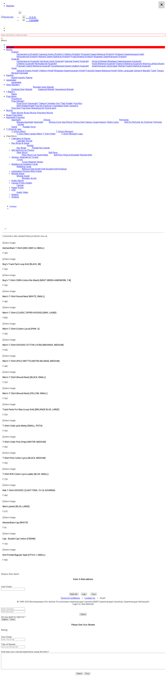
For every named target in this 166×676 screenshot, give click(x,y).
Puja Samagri (17, 101)
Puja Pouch (22, 103)
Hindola (15, 196)
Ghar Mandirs (13, 84)
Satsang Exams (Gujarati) (76, 61)
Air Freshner (147, 122)
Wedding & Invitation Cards (24, 164)
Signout (5, 619)
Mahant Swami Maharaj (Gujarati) (134, 65)
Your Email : (6, 636)
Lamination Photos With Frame (26, 171)
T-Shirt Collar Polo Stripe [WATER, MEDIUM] (24, 441)
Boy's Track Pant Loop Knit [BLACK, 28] (21, 264)
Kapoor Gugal (92, 122)
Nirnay (29, 140)
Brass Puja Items (14, 115)
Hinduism (119, 54)
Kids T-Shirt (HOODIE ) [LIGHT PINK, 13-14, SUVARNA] (28, 490)
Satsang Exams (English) (51, 54)
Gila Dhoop (67, 122)
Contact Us (90, 598)
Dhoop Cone (55, 122)
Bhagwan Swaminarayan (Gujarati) (124, 61)
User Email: (6, 586)
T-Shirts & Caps (13, 129)
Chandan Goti (53, 103)
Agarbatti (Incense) (15, 117)
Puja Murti (16, 98)
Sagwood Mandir (46, 89)
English (15, 51)
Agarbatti (16, 119)
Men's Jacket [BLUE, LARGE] (15, 506)
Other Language (125, 70)
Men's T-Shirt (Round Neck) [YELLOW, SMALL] (24, 393)
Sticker (40, 161)
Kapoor (103, 122)
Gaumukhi (33, 103)
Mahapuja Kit (37, 108)
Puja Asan (26, 108)
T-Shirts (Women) (64, 131)
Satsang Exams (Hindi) (27, 70)
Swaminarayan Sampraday (104, 65)
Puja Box (78, 103)
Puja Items (11, 96)
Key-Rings (21, 147)
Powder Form (29, 126)
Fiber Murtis (17, 112)
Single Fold (40, 168)
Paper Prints (17, 187)
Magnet (32, 161)
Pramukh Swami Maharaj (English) (97, 54)
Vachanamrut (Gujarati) (28, 61)
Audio (19, 192)
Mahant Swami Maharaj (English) (54, 56)
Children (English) (71, 54)
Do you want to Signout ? (13, 616)
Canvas (20, 185)
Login (84, 594)
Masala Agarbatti (25, 122)
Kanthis (10, 75)
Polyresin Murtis (45, 112)
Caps (80, 133)
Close (94, 594)
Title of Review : (8, 644)
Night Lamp (113, 122)
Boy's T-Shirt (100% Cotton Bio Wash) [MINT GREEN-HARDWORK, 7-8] (36, 280)
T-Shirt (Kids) (49, 133)
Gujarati (15, 58)
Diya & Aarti (50, 108)
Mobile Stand (17, 173)
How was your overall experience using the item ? (25, 651)
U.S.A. (31, 17)
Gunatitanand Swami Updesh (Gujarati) (70, 65)
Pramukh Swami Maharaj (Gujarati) (34, 65)
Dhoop (47, 119)
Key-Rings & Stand (20, 143)
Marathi (146, 70)
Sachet (21, 124)
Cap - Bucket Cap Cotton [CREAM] (18, 538)
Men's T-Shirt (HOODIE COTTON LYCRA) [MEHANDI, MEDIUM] (33, 344)
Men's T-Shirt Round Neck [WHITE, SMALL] (23, 296)
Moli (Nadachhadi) (25, 105)
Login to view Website (83, 604)
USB (13, 189)
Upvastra (73, 105)
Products (13, 206)
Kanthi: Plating (25, 77)
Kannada (23, 72)
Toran (20, 159)
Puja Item (16, 108)
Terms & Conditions (70, 598)
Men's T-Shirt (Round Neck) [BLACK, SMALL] (24, 377)
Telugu (160, 70)
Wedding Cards (24, 166)
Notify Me (73, 594)
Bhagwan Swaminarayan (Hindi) (69, 70)
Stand (14, 126)
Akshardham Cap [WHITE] (15, 522)
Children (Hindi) (46, 70)
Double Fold (51, 168)
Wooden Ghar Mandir (43, 87)
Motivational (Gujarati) (46, 63)
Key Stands (44, 147)
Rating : (4, 629)
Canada (32, 20)
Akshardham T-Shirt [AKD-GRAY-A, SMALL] (23, 248)
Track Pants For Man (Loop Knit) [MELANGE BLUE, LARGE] (30, 409)
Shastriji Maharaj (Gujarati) (129, 63)
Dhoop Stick (79, 122)
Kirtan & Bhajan (99, 61)
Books (9, 49)
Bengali (15, 72)
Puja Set (39, 105)
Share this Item (10, 574)
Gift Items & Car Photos (22, 150)
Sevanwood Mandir (64, 89)
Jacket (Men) (36, 133)
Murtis (9, 110)
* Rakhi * (10, 91)
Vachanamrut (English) (28, 54)
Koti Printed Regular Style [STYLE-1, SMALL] (23, 554)
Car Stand (38, 154)
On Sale (10, 47)
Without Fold (28, 168)
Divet (66, 105)
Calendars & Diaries (20, 138)
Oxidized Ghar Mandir (21, 89)
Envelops (62, 168)
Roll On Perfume (132, 122)
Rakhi (14, 94)
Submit (83, 614)
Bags (45, 154)
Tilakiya (42, 103)
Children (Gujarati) (25, 63)
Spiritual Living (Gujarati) (52, 61)
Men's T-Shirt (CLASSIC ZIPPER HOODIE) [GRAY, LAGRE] (29, 312)
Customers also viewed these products (21, 236)
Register (10, 5)
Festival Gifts (86, 154)
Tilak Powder (66, 103)
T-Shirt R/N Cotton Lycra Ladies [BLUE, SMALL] (25, 474)
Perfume (157, 122)
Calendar (21, 140)
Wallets (15, 194)
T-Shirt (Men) (23, 133)
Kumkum (47, 105)
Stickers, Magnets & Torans (24, 157)
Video (25, 192)
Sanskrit (138, 70)
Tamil (153, 70)
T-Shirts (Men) (18, 131)
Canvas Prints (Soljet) (21, 182)
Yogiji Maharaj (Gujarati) (103, 63)
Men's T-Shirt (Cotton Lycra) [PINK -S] (20, 328)
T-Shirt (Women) (69, 133)
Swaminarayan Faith (134, 54)
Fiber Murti (22, 152)
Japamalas (11, 80)
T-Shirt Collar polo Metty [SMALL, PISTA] (22, 425)
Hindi (13, 68)
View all (43, 236)
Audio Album (17, 180)
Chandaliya (57, 105)
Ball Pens (53, 152)
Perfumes (124, 119)
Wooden (26, 178)
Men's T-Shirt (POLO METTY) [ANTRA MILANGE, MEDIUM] (31, 361)
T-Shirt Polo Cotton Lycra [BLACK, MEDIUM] (24, 457)
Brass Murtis (30, 112)
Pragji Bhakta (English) (82, 56)
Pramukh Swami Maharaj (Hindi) (101, 70)
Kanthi (14, 77)
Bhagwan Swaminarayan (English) (110, 56)
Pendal (30, 145)
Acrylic (33, 178)
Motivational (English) (27, 56)
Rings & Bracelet (71, 154)
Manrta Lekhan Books (153, 63)
